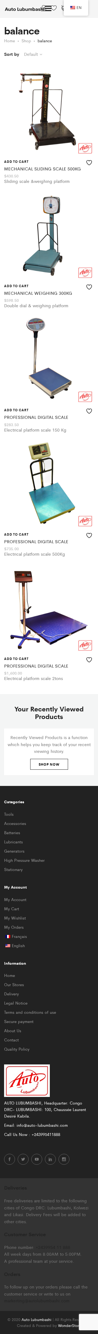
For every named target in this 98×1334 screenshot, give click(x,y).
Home (9, 975)
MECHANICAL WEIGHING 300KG (38, 293)
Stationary (13, 869)
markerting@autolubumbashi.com (36, 1300)
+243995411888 (46, 1134)
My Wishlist (15, 918)
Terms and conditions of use (30, 1012)
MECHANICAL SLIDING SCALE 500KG (42, 168)
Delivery (11, 993)
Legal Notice (15, 1003)
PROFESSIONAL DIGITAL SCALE (36, 417)
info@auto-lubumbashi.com (42, 1125)
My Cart (11, 908)
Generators (14, 851)
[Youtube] (36, 1159)
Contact (11, 1039)
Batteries (12, 832)
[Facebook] (9, 1159)
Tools (9, 814)
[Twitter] (23, 1159)
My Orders (14, 927)
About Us (12, 1030)
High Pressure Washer (24, 860)
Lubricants (13, 841)
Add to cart (16, 161)
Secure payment (18, 1021)
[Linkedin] (50, 1159)
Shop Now (49, 764)
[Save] (90, 161)
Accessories (15, 823)
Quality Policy (16, 1049)
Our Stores (14, 984)
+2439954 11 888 (53, 1247)
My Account (15, 899)
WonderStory (69, 1325)
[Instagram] (64, 1159)
